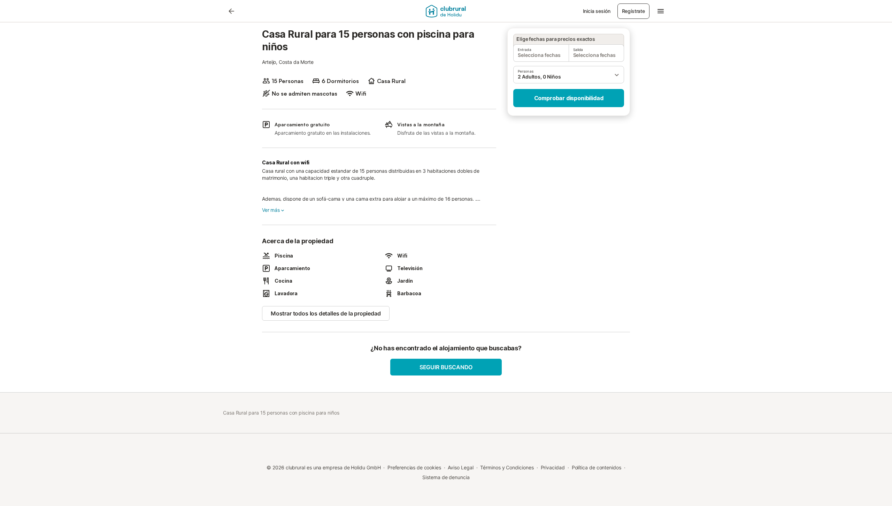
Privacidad (553, 467)
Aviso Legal (460, 467)
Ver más (271, 210)
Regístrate (633, 11)
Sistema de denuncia (445, 477)
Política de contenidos (596, 467)
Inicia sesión (596, 11)
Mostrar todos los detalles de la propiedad (326, 313)
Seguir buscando (446, 367)
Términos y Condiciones (506, 467)
